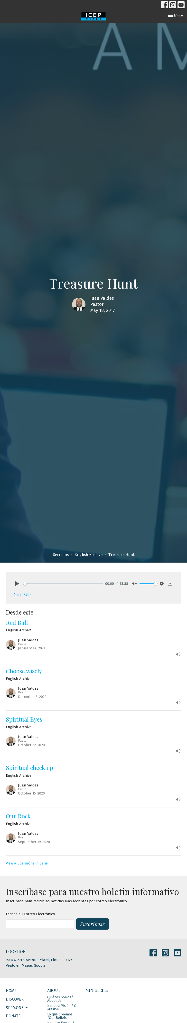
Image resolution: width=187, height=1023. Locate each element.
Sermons (61, 554)
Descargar (22, 594)
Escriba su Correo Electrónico (30, 914)
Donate (13, 1016)
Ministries (96, 990)
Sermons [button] (15, 1007)
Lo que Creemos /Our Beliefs (60, 1016)
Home (11, 990)
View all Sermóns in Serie (27, 863)
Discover (15, 999)
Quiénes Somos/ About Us (60, 999)
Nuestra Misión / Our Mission (63, 1007)
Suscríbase (92, 924)
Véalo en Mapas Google (26, 965)
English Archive (89, 554)
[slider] (63, 583)
